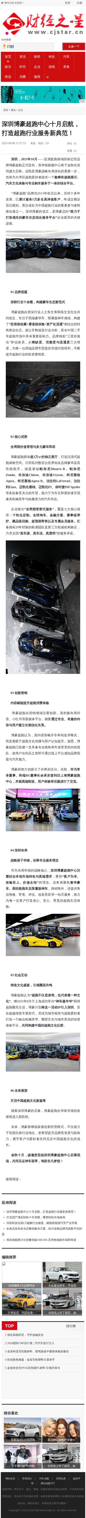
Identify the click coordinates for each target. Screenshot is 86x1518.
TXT (52, 1483)
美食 (66, 66)
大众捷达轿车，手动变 (62, 1285)
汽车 (66, 56)
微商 (37, 76)
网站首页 (10, 1478)
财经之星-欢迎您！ (14, 2)
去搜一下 (73, 46)
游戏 (52, 66)
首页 (8, 56)
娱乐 (8, 66)
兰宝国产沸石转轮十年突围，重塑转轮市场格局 (35, 1217)
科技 (52, 56)
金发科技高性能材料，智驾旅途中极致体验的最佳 (38, 1351)
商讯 (8, 76)
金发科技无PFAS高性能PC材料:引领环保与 (33, 1367)
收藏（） (72, 150)
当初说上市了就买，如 (62, 1312)
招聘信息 (61, 1478)
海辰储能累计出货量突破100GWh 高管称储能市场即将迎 (41, 1239)
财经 (37, 56)
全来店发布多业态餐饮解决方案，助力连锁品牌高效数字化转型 (42, 1231)
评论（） (72, 143)
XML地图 (44, 1478)
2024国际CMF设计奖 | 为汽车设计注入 (30, 1343)
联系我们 (27, 1478)
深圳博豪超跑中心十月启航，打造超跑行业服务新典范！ (41, 1211)
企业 (37, 66)
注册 (79, 2)
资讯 (22, 56)
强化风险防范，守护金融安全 (25, 1334)
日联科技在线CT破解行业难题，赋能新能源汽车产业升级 (41, 1223)
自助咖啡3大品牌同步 (21, 1285)
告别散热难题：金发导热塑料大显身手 (31, 1359)
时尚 (22, 66)
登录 (67, 2)
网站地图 (45, 1483)
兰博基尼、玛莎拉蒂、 (22, 1312)
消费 (22, 76)
